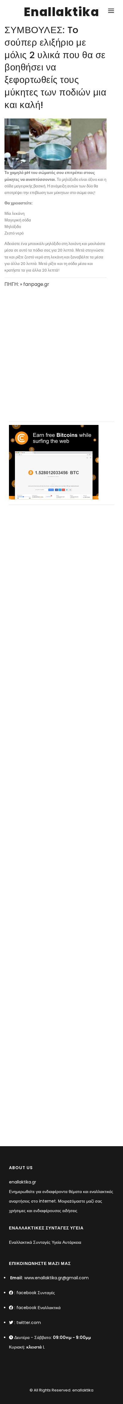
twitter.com (28, 1323)
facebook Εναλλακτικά (38, 1308)
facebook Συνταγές (35, 1293)
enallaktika (82, 1390)
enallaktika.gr (22, 1182)
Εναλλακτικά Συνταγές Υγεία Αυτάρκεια (45, 1242)
